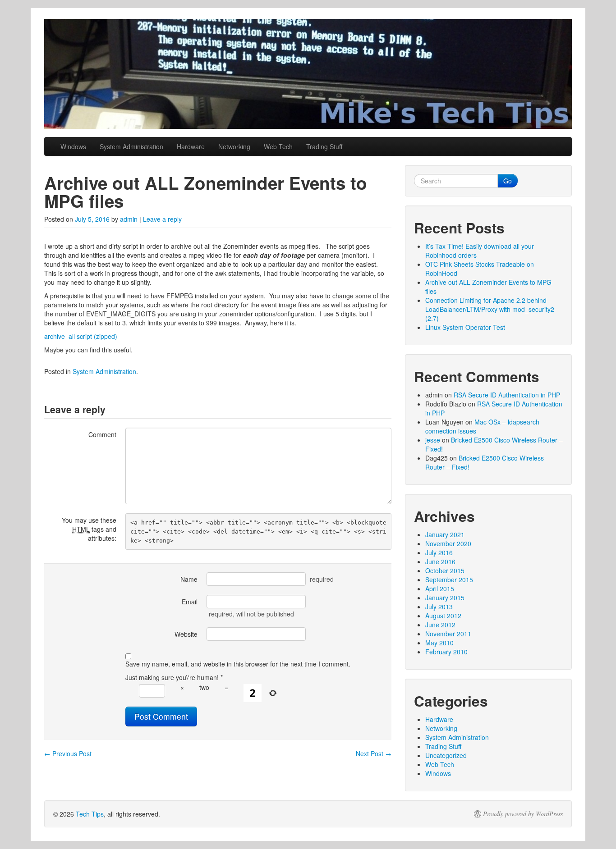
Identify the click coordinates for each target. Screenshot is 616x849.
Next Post (373, 753)
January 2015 (444, 597)
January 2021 (444, 534)
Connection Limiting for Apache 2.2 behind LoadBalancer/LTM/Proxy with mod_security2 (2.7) (489, 309)
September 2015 (449, 579)
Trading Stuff (324, 146)
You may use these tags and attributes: (89, 529)
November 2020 (448, 543)
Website (186, 634)
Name (189, 579)
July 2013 (439, 606)
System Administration (131, 146)
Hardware (191, 146)
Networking (234, 146)
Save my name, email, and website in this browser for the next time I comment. (237, 663)
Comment (102, 434)
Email (190, 601)
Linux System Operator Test (465, 327)
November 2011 (448, 633)
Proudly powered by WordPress (523, 813)
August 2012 (443, 615)
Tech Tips (90, 813)
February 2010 (446, 651)
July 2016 (439, 552)
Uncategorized (446, 755)
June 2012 (440, 624)
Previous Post (68, 753)
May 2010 (439, 642)
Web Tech (278, 146)
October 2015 (444, 570)
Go (507, 180)
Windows (73, 146)
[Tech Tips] (308, 74)
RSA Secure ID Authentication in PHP (507, 394)
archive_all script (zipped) (80, 336)
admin (129, 219)
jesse (432, 439)
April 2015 (439, 588)
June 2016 (440, 561)
